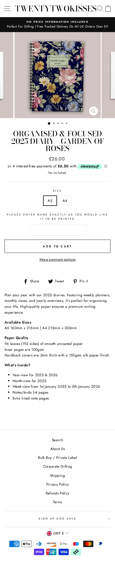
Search (57, 440)
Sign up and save (57, 519)
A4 (65, 200)
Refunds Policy (58, 493)
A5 (50, 200)
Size (57, 191)
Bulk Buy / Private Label (57, 457)
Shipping (57, 475)
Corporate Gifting (57, 466)
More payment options (58, 259)
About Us (57, 448)
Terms (57, 502)
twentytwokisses (56, 8)
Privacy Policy (57, 484)
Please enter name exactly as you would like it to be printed (57, 217)
